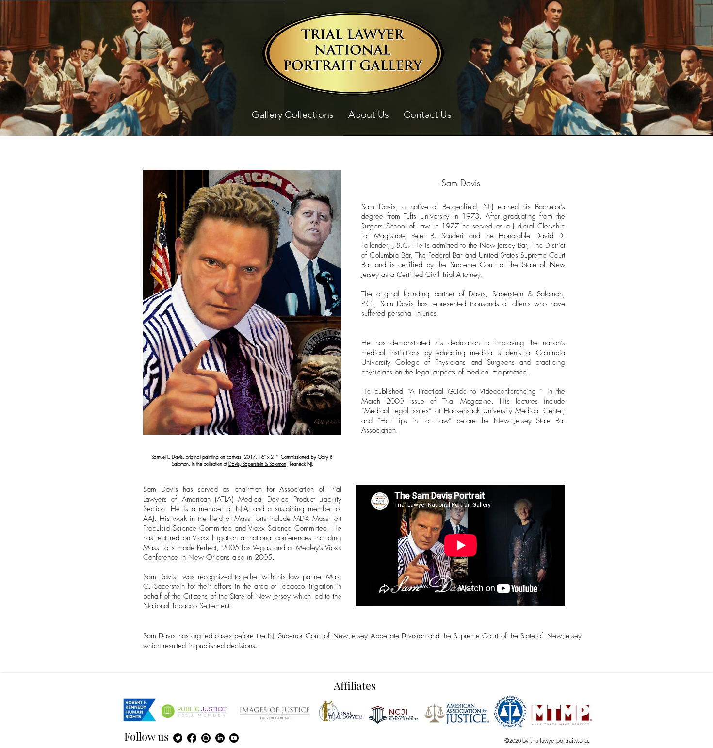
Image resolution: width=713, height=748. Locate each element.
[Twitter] (177, 738)
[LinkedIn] (220, 738)
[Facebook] (191, 738)
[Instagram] (206, 738)
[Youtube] (234, 738)
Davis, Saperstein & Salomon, (258, 463)
